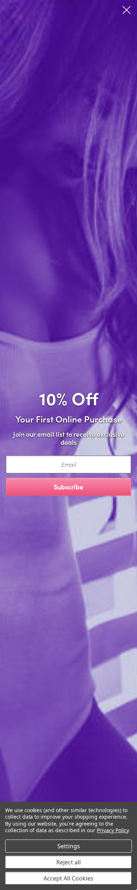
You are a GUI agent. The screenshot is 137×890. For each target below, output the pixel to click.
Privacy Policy (113, 830)
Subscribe (68, 486)
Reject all (68, 862)
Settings (68, 846)
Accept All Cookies (68, 878)
